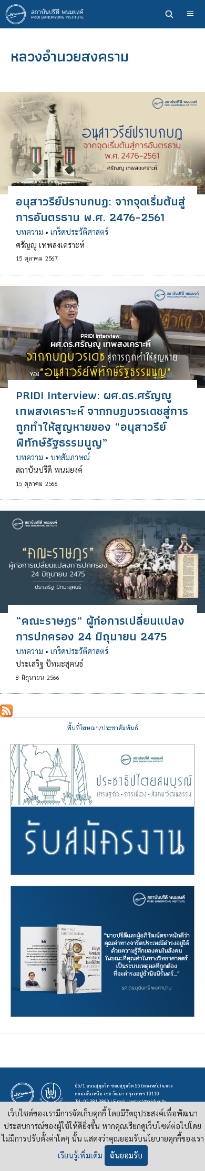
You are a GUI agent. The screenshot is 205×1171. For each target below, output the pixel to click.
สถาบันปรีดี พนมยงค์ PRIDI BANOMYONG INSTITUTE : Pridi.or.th (47, 14)
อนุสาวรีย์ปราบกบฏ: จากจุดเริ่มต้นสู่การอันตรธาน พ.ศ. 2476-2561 (101, 209)
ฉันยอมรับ (126, 1155)
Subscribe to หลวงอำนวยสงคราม (6, 710)
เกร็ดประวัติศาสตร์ (79, 231)
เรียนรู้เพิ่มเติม (80, 1155)
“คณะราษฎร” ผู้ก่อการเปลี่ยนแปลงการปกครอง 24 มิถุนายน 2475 (100, 628)
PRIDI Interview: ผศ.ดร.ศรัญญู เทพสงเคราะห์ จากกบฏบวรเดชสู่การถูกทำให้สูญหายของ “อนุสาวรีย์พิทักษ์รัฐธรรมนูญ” (102, 419)
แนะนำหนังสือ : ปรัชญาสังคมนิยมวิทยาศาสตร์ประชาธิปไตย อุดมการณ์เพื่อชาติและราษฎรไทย (102, 951)
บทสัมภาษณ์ (70, 457)
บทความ (29, 231)
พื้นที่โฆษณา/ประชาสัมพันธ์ (102, 728)
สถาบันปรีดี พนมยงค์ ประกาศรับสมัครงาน (102, 809)
